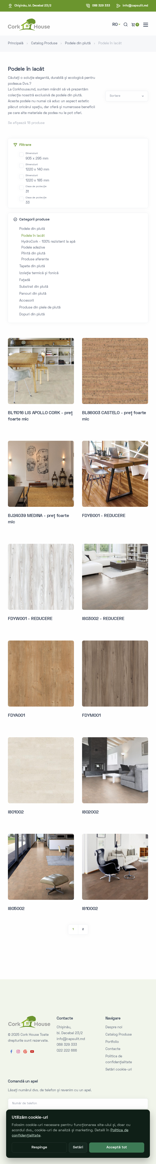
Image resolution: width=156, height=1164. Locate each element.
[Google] (25, 1052)
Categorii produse (34, 219)
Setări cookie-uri (118, 1069)
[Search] (125, 25)
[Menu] (145, 25)
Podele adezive (33, 247)
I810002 (90, 909)
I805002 (16, 909)
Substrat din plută (33, 287)
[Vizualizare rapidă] (69, 346)
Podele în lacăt (33, 236)
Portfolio (112, 1042)
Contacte (112, 1049)
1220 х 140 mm (37, 167)
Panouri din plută (32, 293)
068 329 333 (101, 5)
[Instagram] (18, 1052)
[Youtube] (32, 1052)
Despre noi (113, 1027)
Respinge (39, 1147)
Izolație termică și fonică (38, 273)
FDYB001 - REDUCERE (103, 516)
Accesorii (26, 300)
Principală (15, 43)
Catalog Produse (44, 43)
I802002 (90, 812)
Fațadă (24, 280)
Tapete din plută (32, 266)
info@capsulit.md (135, 5)
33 (36, 200)
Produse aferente (35, 259)
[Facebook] (11, 1052)
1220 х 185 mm (37, 178)
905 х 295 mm (37, 156)
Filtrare (25, 145)
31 (36, 189)
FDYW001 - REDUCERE (30, 619)
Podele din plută (78, 43)
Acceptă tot (116, 1147)
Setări (78, 1147)
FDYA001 (16, 716)
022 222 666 (67, 1050)
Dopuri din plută (32, 314)
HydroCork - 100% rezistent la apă (48, 241)
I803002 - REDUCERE (103, 619)
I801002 (16, 812)
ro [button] (115, 25)
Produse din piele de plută (40, 307)
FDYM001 (91, 716)
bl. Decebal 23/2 (32, 5)
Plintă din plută (33, 253)
